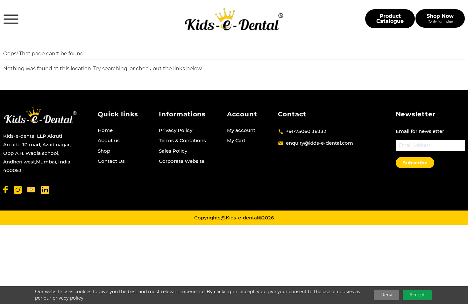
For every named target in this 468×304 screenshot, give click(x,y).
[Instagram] (18, 190)
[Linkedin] (45, 190)
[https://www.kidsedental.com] (234, 19)
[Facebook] (5, 189)
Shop (104, 151)
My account (241, 130)
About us (109, 140)
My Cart (236, 140)
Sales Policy (173, 151)
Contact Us (111, 161)
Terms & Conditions (182, 140)
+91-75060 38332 (306, 131)
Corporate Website (181, 161)
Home (105, 130)
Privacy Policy (175, 130)
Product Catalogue (390, 18)
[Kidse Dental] (40, 115)
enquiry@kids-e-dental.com (319, 143)
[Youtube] (31, 190)
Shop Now (440, 18)
